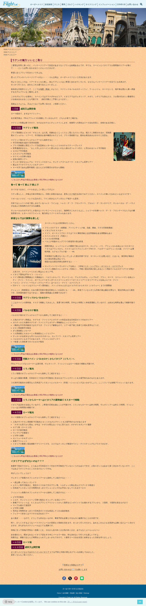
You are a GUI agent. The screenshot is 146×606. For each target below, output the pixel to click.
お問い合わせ (132, 4)
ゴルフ (70, 4)
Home (5, 49)
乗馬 (63, 4)
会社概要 (65, 593)
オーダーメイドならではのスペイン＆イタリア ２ (31, 552)
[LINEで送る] (82, 579)
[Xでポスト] (70, 579)
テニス (57, 4)
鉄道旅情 (48, 4)
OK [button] (140, 602)
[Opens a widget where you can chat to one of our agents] (8, 602)
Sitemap (86, 593)
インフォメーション (107, 4)
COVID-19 (121, 4)
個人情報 (79, 593)
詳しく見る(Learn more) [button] (77, 602)
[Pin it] (76, 579)
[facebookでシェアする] (64, 579)
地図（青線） (45, 89)
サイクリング (91, 4)
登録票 (72, 593)
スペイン (12, 52)
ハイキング (79, 4)
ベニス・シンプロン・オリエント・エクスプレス (103, 266)
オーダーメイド (36, 4)
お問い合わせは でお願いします (73, 569)
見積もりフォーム (18, 104)
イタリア (12, 54)
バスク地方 (72, 194)
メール (33, 104)
